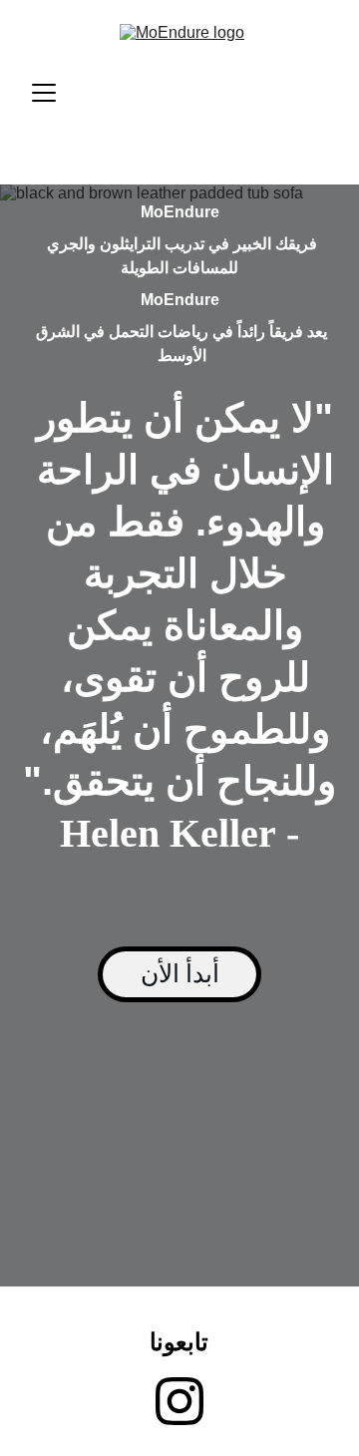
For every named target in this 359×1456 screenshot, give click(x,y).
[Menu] (44, 93)
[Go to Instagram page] (179, 1401)
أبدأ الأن (180, 973)
